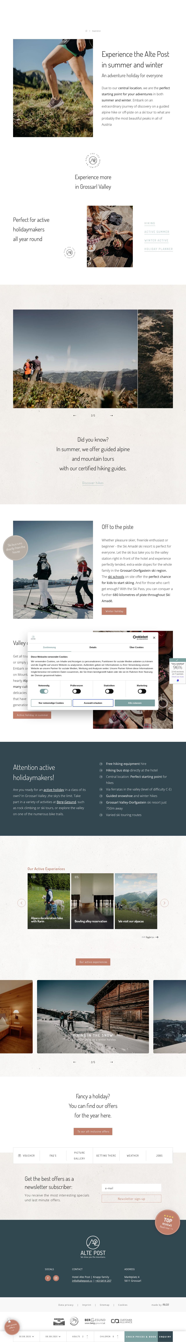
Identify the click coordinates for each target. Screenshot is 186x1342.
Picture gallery (79, 1155)
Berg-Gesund (66, 802)
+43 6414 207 (103, 1280)
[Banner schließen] (154, 638)
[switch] (77, 691)
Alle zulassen (135, 703)
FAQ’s (53, 1155)
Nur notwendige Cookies (51, 703)
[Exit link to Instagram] (56, 1278)
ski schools (116, 576)
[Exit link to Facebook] (48, 1278)
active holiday (54, 789)
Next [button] (111, 415)
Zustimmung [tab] (49, 647)
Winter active (156, 240)
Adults (76, 1336)
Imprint (86, 1304)
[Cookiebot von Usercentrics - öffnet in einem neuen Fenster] (135, 637)
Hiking (149, 223)
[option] (93, 358)
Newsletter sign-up (131, 1198)
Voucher (29, 1155)
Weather (133, 1155)
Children (105, 1336)
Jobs (159, 1155)
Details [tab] (93, 647)
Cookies (123, 1304)
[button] (93, 483)
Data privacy (66, 1304)
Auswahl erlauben (93, 703)
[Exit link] (59, 1321)
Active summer (156, 232)
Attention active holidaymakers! (34, 772)
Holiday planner (158, 249)
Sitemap (105, 1304)
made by (157, 1304)
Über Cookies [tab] (137, 647)
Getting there (106, 1155)
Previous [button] (74, 415)
